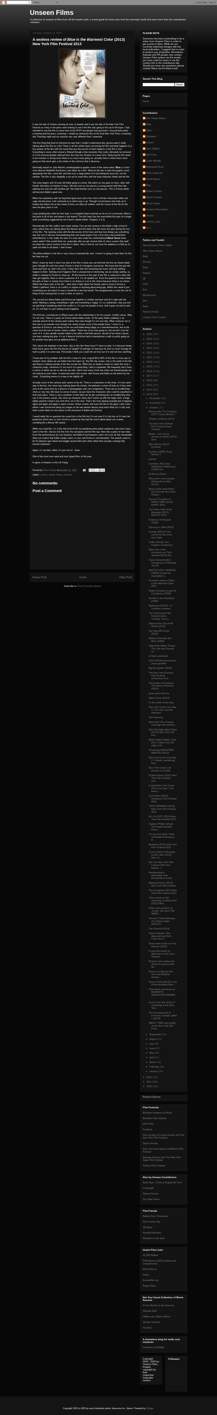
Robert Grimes (154, 191)
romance (68, 474)
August (153, 1039)
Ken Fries (151, 154)
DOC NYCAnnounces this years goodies (162, 662)
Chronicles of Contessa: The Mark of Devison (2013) (161, 686)
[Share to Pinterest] (103, 470)
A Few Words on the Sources (158, 1305)
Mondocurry (149, 295)
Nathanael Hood (155, 166)
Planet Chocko (150, 311)
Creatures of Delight (153, 1347)
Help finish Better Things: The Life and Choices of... (162, 648)
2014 (149, 389)
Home (83, 577)
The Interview (156, 717)
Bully (148, 124)
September (155, 1034)
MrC (145, 300)
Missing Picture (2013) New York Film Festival (162, 884)
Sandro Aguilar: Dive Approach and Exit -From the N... (160, 936)
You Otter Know (151, 1199)
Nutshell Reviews (152, 1232)
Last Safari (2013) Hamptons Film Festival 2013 (162, 798)
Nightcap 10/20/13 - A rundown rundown (160, 607)
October (154, 407)
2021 (149, 357)
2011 (149, 1081)
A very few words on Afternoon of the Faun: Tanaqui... (162, 954)
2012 (149, 1077)
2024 (149, 343)
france (59, 474)
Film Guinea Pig (151, 1221)
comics (43, 474)
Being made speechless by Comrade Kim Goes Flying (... (162, 491)
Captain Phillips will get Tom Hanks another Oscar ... (161, 826)
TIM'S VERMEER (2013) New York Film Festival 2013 (162, 809)
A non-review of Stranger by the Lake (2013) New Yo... (162, 854)
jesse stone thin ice (159, 693)
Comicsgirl (148, 1188)
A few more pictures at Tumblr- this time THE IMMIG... (162, 911)
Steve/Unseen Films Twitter (157, 245)
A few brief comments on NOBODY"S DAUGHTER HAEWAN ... (162, 993)
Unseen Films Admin (157, 209)
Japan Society (150, 1143)
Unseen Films (52, 12)
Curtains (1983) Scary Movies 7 (160, 453)
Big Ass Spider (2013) (160, 668)
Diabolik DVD (150, 1311)
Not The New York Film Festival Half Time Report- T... (161, 865)
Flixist (146, 1274)
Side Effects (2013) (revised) (159, 445)
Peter (146, 306)
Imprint (152, 459)
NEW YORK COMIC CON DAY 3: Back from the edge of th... (162, 742)
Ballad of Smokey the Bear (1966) (160, 639)
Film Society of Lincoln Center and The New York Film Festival (163, 1136)
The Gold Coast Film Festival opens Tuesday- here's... (160, 616)
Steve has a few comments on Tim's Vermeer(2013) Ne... (161, 552)
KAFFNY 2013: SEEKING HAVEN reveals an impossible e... (162, 573)
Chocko (147, 261)
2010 (149, 1086)
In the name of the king (161, 702)
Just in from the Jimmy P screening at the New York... (162, 1005)
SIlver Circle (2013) (159, 698)
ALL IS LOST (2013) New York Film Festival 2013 (162, 818)
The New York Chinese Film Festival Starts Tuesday (161, 426)
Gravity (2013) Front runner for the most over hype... (160, 534)
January (154, 1071)
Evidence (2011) (157, 474)
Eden (149, 130)
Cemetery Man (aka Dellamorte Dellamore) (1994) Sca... (162, 466)
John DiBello (153, 148)
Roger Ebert (149, 1285)
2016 (149, 380)
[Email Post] (84, 470)
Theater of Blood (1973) (161, 418)
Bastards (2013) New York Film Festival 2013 (163, 846)
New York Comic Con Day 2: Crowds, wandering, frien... (162, 760)
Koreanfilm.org (151, 1280)
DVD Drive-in (150, 1269)
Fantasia (147, 1129)
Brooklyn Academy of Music (157, 1112)
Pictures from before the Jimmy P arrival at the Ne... (162, 964)
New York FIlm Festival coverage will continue (162, 723)
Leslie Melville (153, 160)
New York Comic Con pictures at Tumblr (160, 769)
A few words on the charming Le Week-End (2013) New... (162, 900)
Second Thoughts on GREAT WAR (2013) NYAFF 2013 (161, 502)
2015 (149, 385)
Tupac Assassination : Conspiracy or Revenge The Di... (162, 562)
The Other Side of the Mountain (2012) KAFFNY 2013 (160, 512)
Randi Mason (153, 179)
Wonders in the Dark (154, 1238)
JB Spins (147, 1227)
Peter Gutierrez (154, 173)
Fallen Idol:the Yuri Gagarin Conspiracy (161, 543)
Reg (148, 185)
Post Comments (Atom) (89, 586)
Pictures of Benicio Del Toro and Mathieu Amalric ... (161, 974)
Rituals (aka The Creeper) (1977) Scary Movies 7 (163, 413)
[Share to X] (96, 470)
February (154, 1066)
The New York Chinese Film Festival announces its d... (161, 675)
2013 (149, 394)
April (152, 1057)
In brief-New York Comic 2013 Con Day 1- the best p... (162, 788)
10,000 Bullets (150, 1255)
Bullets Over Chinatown (155, 1216)
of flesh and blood (158, 656)
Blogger (149, 1408)
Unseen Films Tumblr (154, 317)
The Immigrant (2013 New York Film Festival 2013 (163, 891)
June (152, 1048)
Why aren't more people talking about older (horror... (161, 481)
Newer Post (40, 577)
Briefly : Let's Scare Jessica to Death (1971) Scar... (163, 437)
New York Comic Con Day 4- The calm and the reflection (162, 710)
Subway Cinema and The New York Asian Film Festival (162, 1158)
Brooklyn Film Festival (154, 1118)
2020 (149, 362)
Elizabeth (151, 136)
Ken (145, 289)
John (145, 284)
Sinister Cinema (151, 1322)
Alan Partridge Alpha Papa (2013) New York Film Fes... (163, 732)
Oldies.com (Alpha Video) (156, 1316)
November (155, 402)
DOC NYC (148, 1123)
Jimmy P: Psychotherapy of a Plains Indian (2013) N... (162, 921)
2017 (149, 375)
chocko (150, 215)
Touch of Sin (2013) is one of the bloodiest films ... (163, 983)
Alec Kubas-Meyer (156, 118)
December (155, 398)
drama (52, 474)
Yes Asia (147, 1327)
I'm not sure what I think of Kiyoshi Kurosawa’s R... (162, 837)
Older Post (125, 577)
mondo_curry (153, 221)
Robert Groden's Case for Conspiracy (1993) (162, 592)
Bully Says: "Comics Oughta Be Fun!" (163, 1182)
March (153, 1062)
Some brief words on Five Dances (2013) (162, 945)
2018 (149, 371)
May (152, 1052)
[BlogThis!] (93, 470)
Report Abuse (152, 1096)
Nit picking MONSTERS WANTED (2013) (161, 751)
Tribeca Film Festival (154, 1165)
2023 (149, 348)
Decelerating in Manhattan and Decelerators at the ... (161, 875)
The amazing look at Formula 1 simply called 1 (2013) (163, 1015)
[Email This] (90, 470)
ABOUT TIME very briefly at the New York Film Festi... (162, 1026)
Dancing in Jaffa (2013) (161, 527)
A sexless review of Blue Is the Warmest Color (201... (161, 583)
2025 (149, 339)
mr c (148, 227)
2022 (149, 352)
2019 (149, 366)
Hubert (149, 142)
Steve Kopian (153, 203)
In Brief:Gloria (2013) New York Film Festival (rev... (163, 778)
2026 (149, 334)
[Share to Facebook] (100, 470)
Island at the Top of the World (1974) (161, 625)
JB (144, 278)
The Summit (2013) (159, 928)
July (151, 1043)
